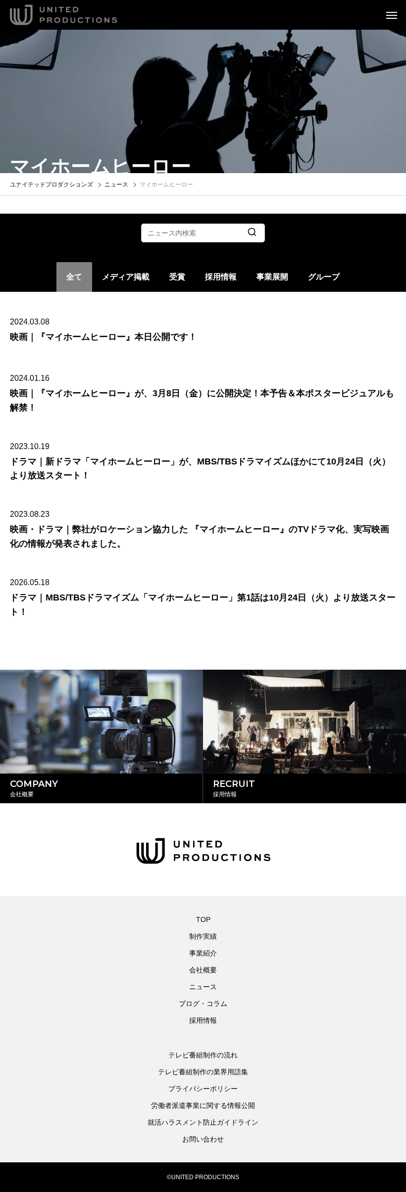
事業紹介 (203, 953)
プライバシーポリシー (203, 1088)
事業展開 (272, 277)
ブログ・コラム (203, 1003)
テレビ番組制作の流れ (203, 1055)
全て (74, 277)
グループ (324, 277)
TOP (203, 919)
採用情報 (221, 277)
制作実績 (203, 936)
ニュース (203, 986)
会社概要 (203, 969)
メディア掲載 (126, 277)
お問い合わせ (203, 1139)
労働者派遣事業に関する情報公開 (203, 1105)
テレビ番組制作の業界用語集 (203, 1071)
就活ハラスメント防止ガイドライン (203, 1122)
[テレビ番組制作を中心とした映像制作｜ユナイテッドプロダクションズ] (77, 15)
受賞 (177, 277)
